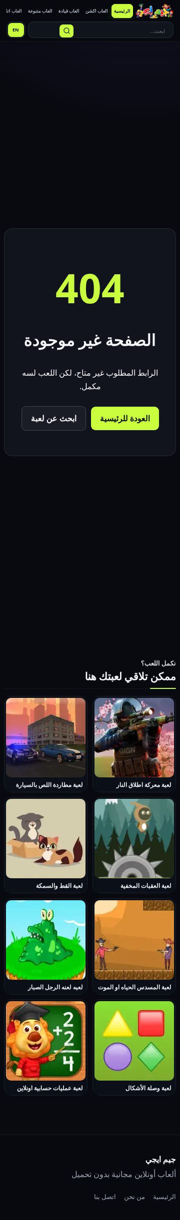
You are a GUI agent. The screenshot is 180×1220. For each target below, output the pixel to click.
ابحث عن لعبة (53, 418)
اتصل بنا (105, 1196)
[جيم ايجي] (155, 11)
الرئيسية (164, 1196)
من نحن (134, 1196)
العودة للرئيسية (125, 418)
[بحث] (67, 30)
